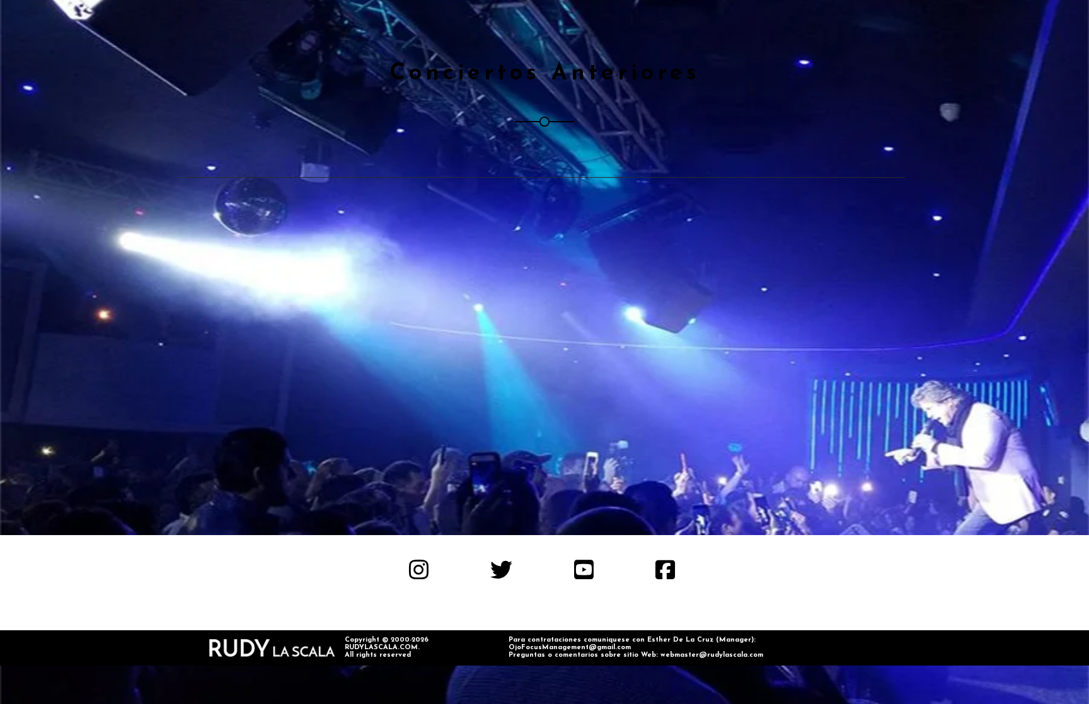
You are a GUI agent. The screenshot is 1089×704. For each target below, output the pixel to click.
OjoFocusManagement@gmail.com (570, 647)
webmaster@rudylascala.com (711, 655)
